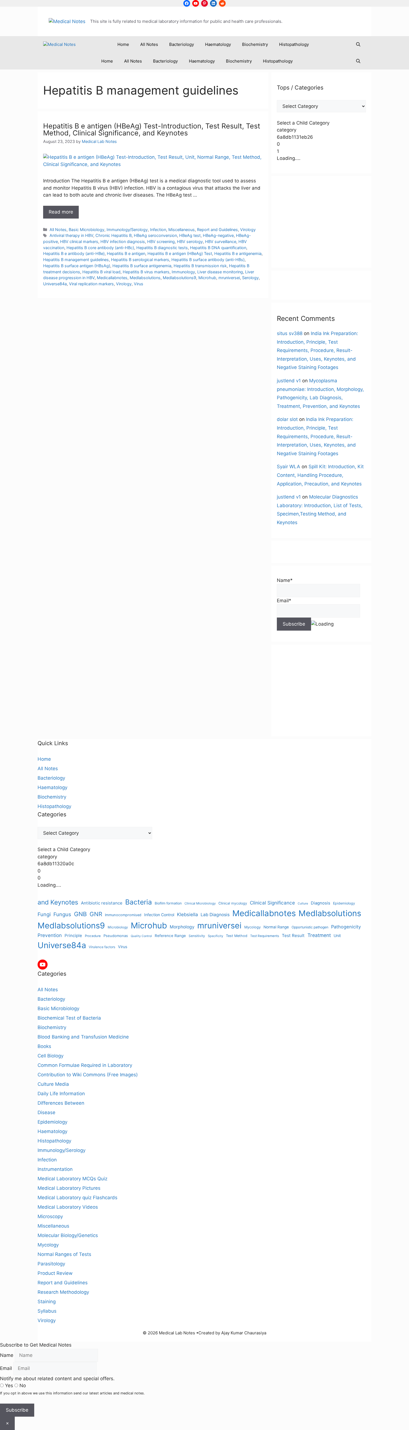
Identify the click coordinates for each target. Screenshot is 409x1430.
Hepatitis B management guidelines (76, 259)
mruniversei (229, 277)
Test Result (293, 935)
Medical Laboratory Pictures (69, 1188)
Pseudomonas (116, 935)
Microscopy (50, 1216)
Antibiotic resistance (101, 903)
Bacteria (138, 902)
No (22, 1385)
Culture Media (53, 1084)
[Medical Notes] (59, 44)
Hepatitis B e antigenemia (238, 253)
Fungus (62, 914)
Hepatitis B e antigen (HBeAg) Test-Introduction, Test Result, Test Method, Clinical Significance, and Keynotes (151, 129)
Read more (61, 212)
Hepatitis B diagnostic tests (162, 247)
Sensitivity (197, 936)
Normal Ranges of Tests (64, 1254)
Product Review (55, 1273)
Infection (158, 229)
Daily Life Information (61, 1093)
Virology (248, 229)
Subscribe (17, 1410)
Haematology (218, 44)
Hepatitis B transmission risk (200, 265)
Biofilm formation (168, 903)
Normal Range (276, 927)
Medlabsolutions (145, 277)
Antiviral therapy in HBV (71, 235)
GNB (80, 914)
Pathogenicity (346, 927)
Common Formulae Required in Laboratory (85, 1065)
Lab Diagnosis (215, 914)
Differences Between (61, 1103)
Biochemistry (255, 44)
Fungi (44, 914)
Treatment (319, 935)
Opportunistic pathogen (310, 927)
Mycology (252, 927)
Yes (9, 1385)
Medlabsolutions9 (179, 277)
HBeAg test (190, 235)
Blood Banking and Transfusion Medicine (83, 1037)
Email (6, 1368)
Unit (337, 935)
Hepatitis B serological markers (140, 259)
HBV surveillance (220, 241)
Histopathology (294, 44)
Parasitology (51, 1264)
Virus (138, 283)
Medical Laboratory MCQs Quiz (72, 1178)
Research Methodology (63, 1292)
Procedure (93, 936)
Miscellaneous (181, 229)
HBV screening (161, 241)
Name (6, 1355)
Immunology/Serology (127, 229)
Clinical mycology (232, 903)
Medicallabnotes (112, 277)
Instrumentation (55, 1169)
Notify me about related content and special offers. (57, 1378)
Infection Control (159, 914)
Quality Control (141, 936)
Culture (303, 903)
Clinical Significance (272, 903)
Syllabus (47, 1311)
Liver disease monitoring (220, 271)
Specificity (215, 936)
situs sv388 (289, 333)
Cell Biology (50, 1056)
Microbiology (118, 927)
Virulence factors (102, 947)
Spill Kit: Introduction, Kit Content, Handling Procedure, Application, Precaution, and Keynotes (320, 475)
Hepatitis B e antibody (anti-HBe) (74, 253)
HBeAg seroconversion (155, 235)
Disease (46, 1112)
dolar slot (287, 419)
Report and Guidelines (217, 229)
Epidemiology (344, 903)
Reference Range (170, 935)
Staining (47, 1301)
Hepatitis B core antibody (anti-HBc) (100, 247)
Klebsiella (187, 914)
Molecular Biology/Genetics (68, 1235)
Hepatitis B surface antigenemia (141, 265)
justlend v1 (289, 380)
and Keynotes (58, 902)
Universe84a (55, 283)
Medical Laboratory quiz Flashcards (77, 1197)
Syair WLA (288, 466)
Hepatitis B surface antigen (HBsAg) (76, 265)
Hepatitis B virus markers (146, 271)
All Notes (149, 44)
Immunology (183, 271)
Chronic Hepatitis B (113, 235)
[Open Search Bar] (358, 44)
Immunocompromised (123, 915)
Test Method (236, 936)
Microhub (207, 277)
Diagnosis (320, 903)
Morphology (182, 927)
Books (44, 1046)
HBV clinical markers (79, 241)
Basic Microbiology (86, 229)
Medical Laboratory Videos (68, 1207)
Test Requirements (264, 936)
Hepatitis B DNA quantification (218, 247)
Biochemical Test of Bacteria (69, 1018)
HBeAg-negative (218, 235)
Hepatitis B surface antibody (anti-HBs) (208, 259)
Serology (250, 277)
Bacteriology (181, 44)
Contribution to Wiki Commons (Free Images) (88, 1074)
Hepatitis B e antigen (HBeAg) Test (179, 253)
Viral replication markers (91, 283)
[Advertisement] (321, 222)
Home (123, 44)
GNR (96, 914)
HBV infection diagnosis (122, 241)
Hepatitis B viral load (101, 271)
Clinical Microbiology (200, 903)
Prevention (50, 935)
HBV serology (190, 241)
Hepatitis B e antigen (126, 253)
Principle (73, 935)
